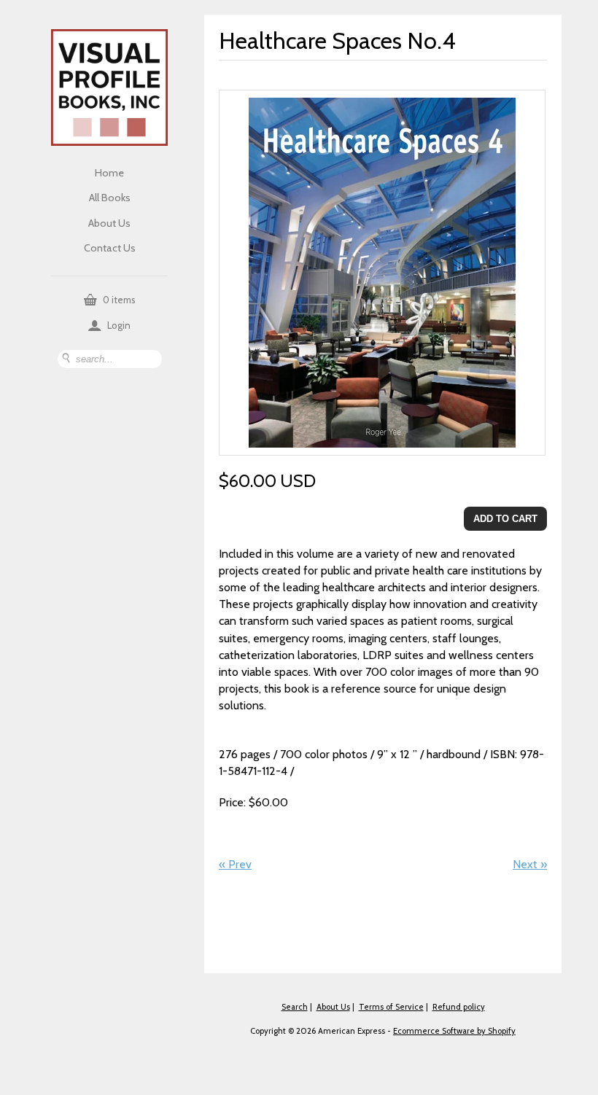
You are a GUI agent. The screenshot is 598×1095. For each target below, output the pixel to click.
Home (109, 172)
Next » (530, 864)
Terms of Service (391, 1007)
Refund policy (458, 1007)
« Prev (235, 864)
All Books (110, 197)
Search (294, 1007)
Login (119, 325)
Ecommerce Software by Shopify (454, 1031)
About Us (109, 223)
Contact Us (110, 247)
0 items (119, 300)
